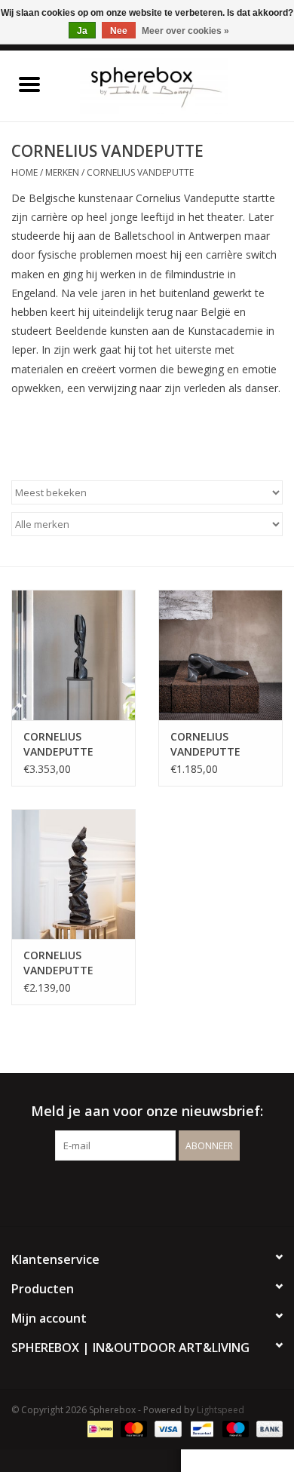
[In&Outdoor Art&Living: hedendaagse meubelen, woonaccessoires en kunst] (176, 85)
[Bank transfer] (267, 1428)
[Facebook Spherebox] (133, 1191)
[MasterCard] (132, 1428)
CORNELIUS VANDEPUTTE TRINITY (205, 744)
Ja (82, 31)
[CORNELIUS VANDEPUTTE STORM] (73, 874)
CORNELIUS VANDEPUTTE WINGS (58, 744)
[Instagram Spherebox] (161, 1191)
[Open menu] (29, 84)
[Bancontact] (200, 1428)
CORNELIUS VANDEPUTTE (140, 172)
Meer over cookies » (185, 31)
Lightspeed (220, 1409)
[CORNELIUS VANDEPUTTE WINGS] (73, 655)
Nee (118, 31)
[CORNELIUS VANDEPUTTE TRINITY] (220, 655)
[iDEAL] (98, 1428)
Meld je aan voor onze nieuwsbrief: (147, 1111)
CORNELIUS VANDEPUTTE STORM (58, 963)
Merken (62, 172)
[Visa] (166, 1428)
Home (24, 172)
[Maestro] (234, 1428)
